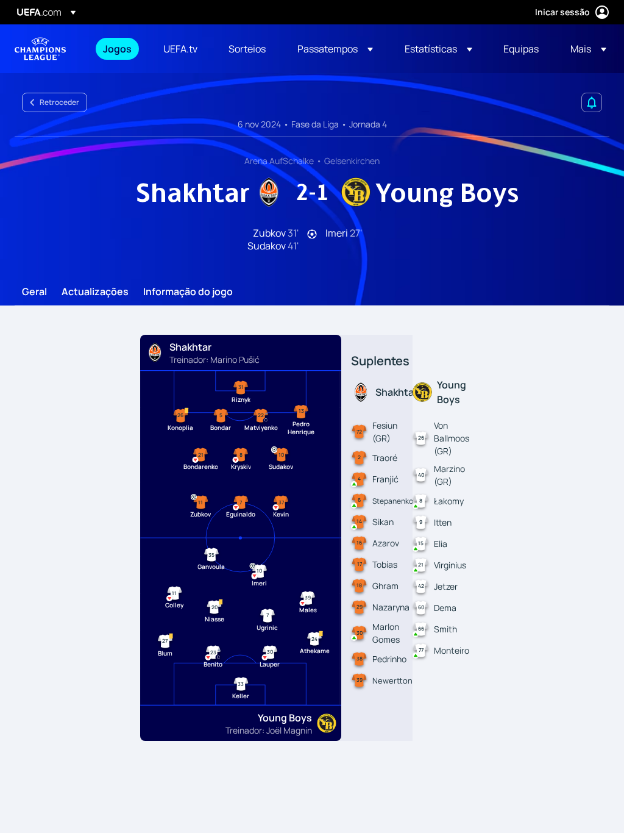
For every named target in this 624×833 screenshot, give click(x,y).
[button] (335, 48)
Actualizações (95, 292)
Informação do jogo (188, 292)
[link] (117, 48)
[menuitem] (118, 48)
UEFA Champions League (40, 48)
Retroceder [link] (59, 102)
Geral (34, 292)
